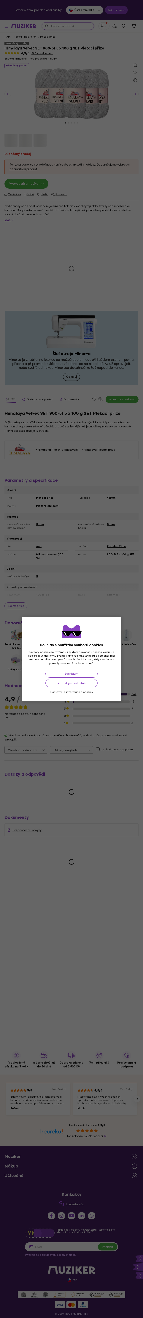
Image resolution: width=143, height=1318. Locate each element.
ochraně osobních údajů (77, 663)
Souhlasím (71, 673)
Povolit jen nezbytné (71, 683)
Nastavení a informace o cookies (71, 692)
